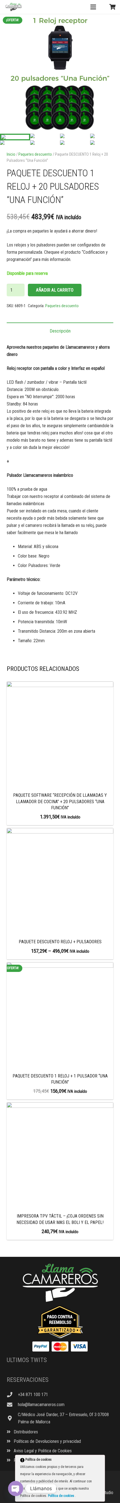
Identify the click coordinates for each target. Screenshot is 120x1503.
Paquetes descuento (35, 154)
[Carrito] (112, 7)
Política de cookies (61, 1496)
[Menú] (93, 7)
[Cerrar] (100, 1460)
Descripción (60, 331)
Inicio (11, 154)
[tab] (60, 330)
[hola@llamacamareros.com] (12, 1404)
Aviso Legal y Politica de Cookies (42, 1450)
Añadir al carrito (54, 290)
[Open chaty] (15, 1488)
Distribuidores (25, 1431)
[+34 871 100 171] (12, 1394)
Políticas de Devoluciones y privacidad (47, 1441)
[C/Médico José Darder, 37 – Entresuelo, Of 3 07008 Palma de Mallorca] (12, 1418)
